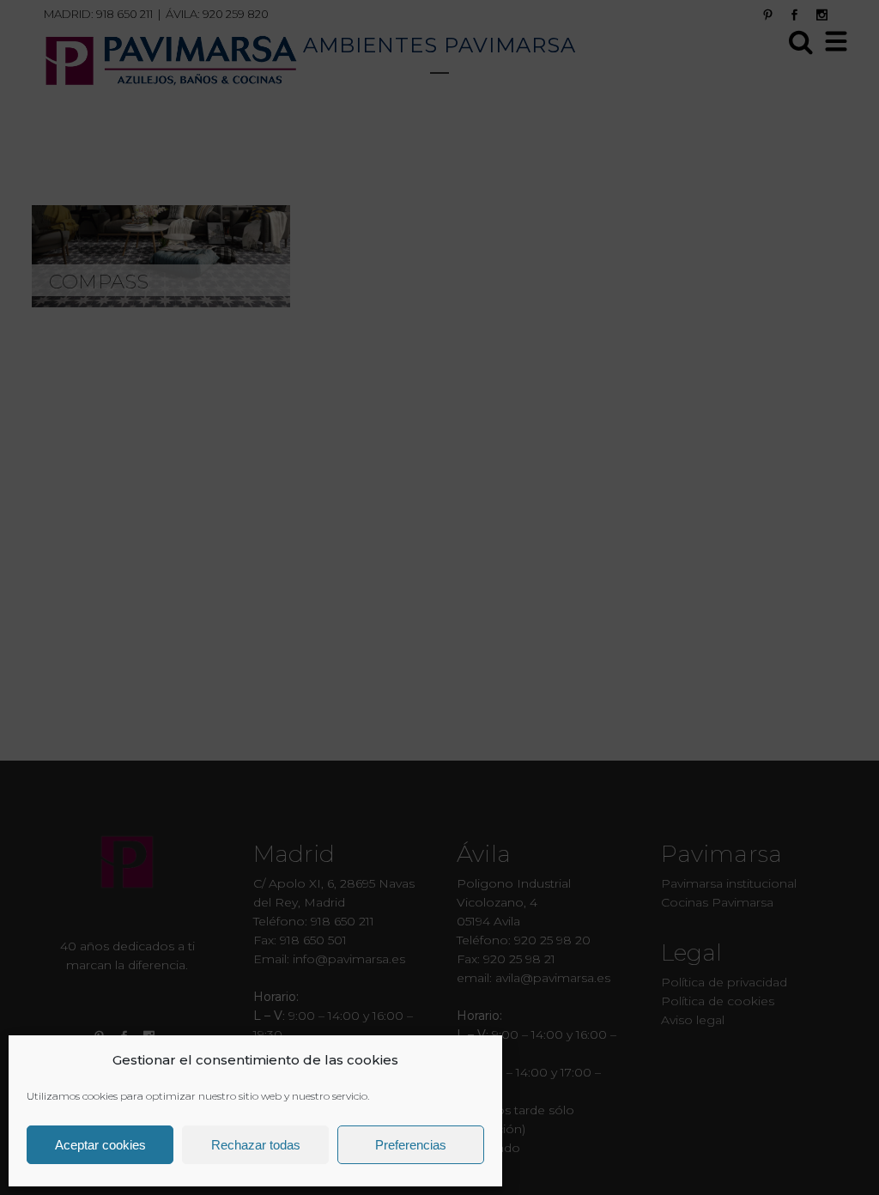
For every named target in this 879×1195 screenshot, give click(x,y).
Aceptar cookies (100, 1144)
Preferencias (410, 1144)
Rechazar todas (255, 1144)
